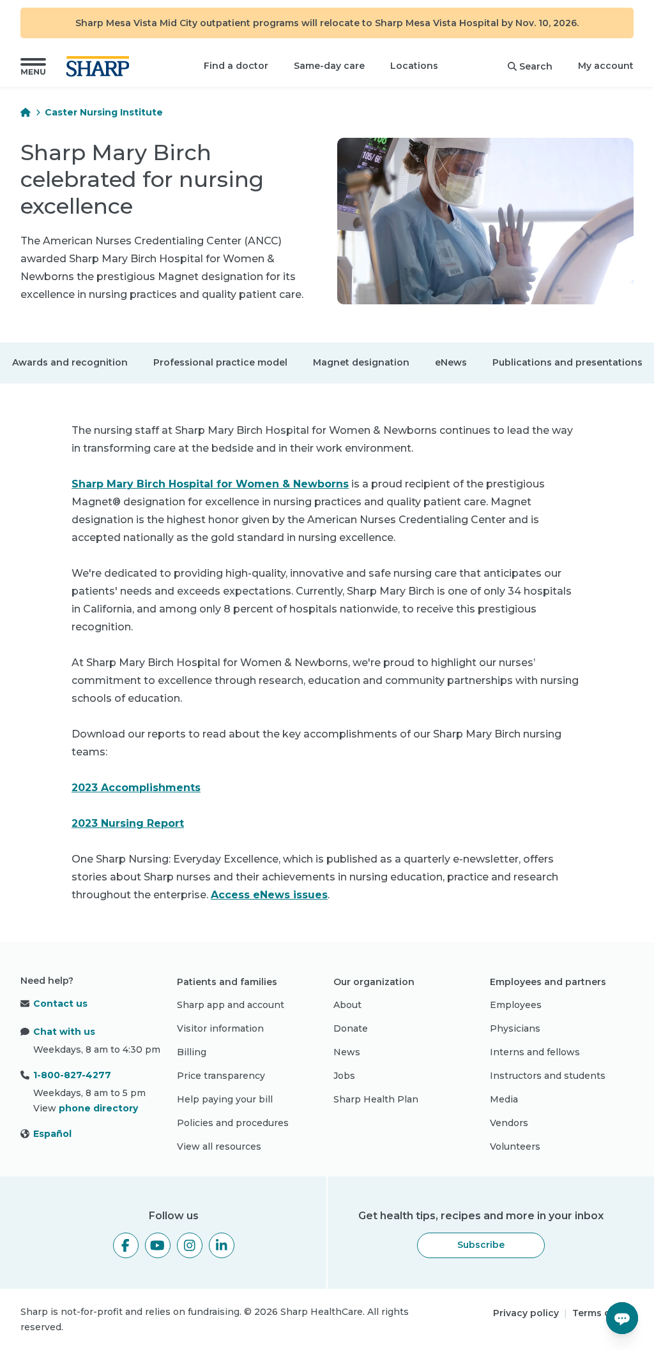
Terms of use (603, 1313)
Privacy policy (526, 1313)
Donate (350, 1028)
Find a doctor (236, 65)
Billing (191, 1052)
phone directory (98, 1108)
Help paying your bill (225, 1099)
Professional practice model (220, 362)
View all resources (219, 1146)
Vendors (509, 1123)
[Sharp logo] (100, 66)
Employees (516, 1005)
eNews (451, 362)
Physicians (515, 1028)
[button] (33, 66)
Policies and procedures (233, 1123)
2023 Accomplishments (136, 788)
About (347, 1005)
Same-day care (329, 65)
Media (504, 1099)
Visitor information (220, 1028)
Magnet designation (361, 362)
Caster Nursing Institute (104, 112)
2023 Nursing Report (128, 823)
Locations (414, 65)
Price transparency (221, 1075)
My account (606, 65)
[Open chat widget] (622, 1318)
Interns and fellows (535, 1052)
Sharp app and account (230, 1005)
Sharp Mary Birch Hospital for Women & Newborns (210, 484)
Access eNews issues (269, 895)
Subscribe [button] (481, 1244)
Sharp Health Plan (375, 1099)
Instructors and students (547, 1075)
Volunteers (515, 1146)
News (346, 1052)
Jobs (344, 1075)
